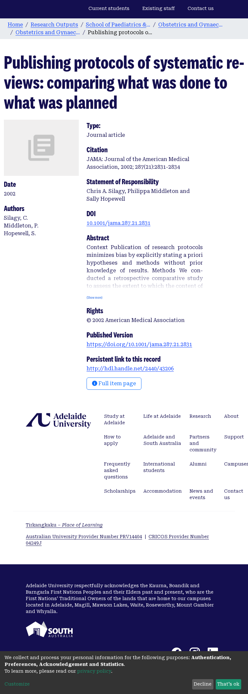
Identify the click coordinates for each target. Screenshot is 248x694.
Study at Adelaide (114, 419)
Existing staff (158, 8)
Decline (203, 684)
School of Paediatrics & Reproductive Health (118, 25)
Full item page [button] (116, 383)
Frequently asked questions (117, 470)
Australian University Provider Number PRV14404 (84, 536)
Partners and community (203, 443)
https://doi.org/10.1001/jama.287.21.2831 (139, 344)
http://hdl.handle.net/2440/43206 (130, 369)
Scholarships (120, 491)
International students (159, 467)
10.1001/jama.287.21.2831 (118, 223)
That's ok (228, 684)
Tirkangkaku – (64, 525)
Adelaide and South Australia (162, 440)
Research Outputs (54, 25)
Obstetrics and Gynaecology (190, 25)
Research (200, 416)
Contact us (201, 8)
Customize (17, 684)
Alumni (198, 464)
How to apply (112, 440)
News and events (201, 494)
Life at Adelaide (162, 416)
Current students (108, 8)
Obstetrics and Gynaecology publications (48, 32)
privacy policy (94, 671)
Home (15, 25)
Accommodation (162, 491)
